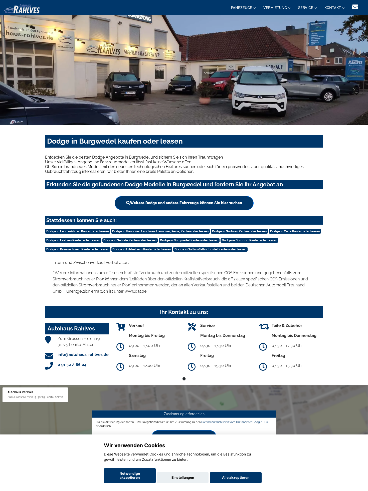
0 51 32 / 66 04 (72, 364)
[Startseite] (22, 8)
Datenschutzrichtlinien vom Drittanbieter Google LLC (234, 422)
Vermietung (275, 8)
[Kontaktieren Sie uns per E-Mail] (355, 7)
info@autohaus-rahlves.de (83, 354)
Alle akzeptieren (235, 477)
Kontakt (332, 8)
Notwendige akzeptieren (130, 475)
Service (305, 8)
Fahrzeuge (241, 8)
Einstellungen (182, 477)
